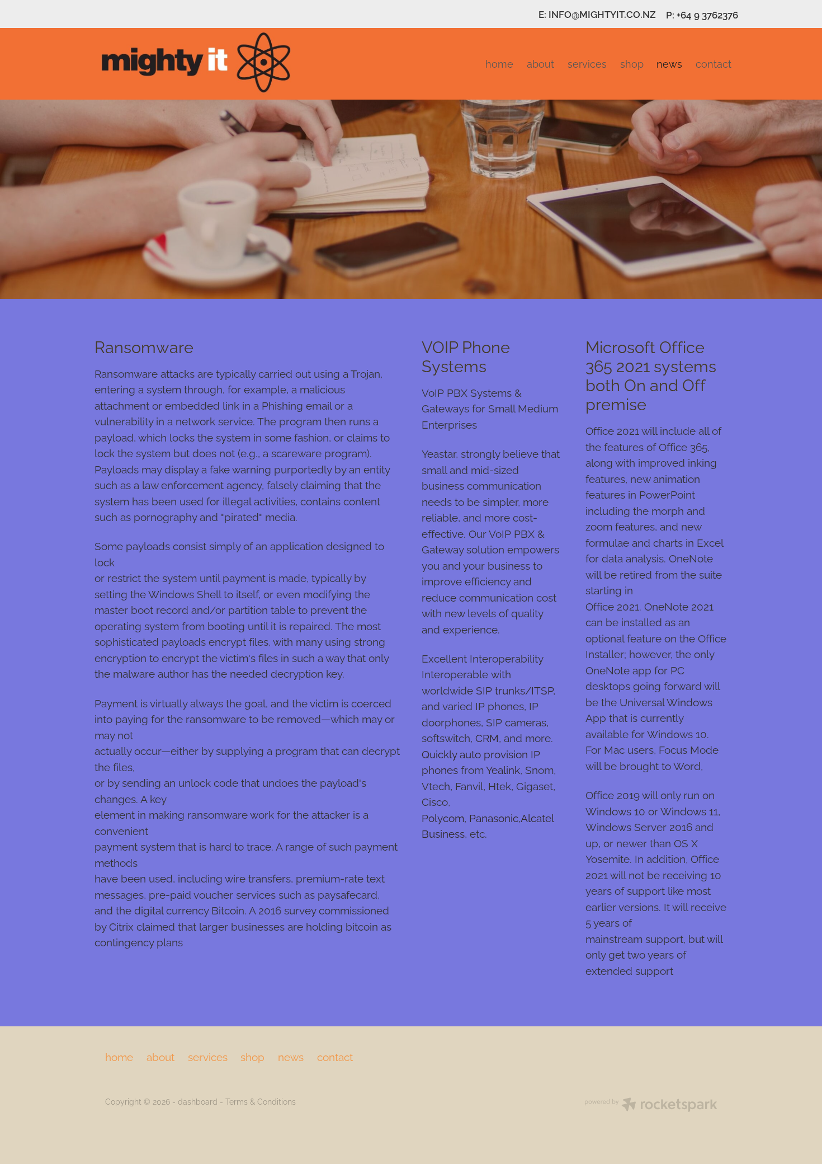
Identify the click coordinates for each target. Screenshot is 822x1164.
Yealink (503, 769)
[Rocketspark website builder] (650, 1105)
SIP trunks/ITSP (514, 689)
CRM (486, 737)
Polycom (443, 817)
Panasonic (493, 817)
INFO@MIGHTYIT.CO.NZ (602, 14)
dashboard (198, 1101)
